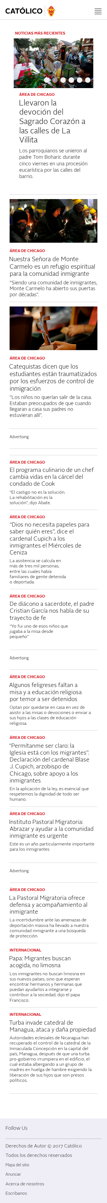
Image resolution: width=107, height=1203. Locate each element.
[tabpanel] (53, 112)
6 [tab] (88, 82)
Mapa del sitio (17, 1165)
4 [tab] (71, 82)
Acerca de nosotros (24, 1184)
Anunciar (13, 1174)
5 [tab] (79, 82)
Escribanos (16, 1193)
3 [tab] (63, 82)
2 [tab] (55, 82)
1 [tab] (46, 82)
